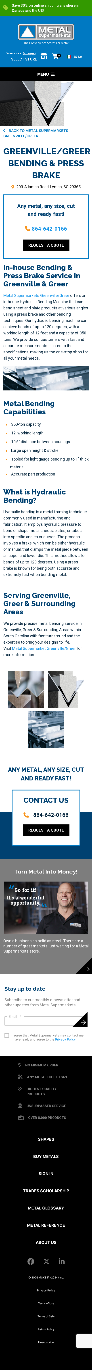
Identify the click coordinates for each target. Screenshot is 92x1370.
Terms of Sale (46, 1316)
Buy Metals (46, 1156)
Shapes (46, 1139)
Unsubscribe (46, 1342)
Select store (24, 59)
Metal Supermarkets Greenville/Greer (36, 295)
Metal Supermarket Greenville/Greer (44, 648)
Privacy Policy (65, 1039)
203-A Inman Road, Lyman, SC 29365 (48, 186)
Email (15, 1016)
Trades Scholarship (46, 1191)
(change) (29, 53)
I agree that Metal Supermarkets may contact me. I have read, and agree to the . (48, 1037)
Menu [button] (43, 74)
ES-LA (77, 56)
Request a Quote (46, 245)
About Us (46, 1242)
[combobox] (74, 56)
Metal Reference (46, 1225)
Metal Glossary (46, 1208)
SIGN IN (46, 1173)
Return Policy (46, 1329)
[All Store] (43, 57)
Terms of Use (46, 1303)
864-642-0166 (49, 229)
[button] (26, 689)
